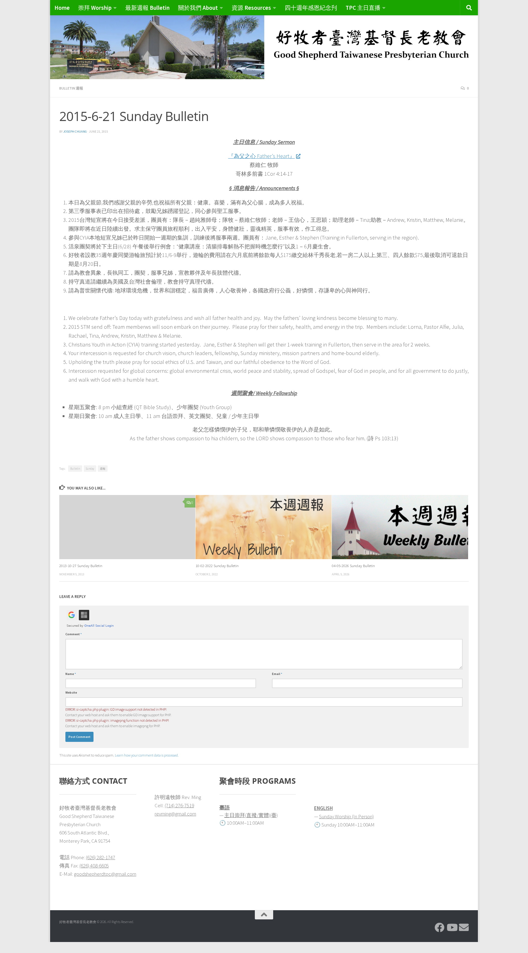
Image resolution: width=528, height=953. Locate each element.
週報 (102, 468)
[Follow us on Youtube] (452, 927)
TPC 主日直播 (363, 7)
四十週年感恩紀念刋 (311, 7)
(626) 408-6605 (94, 865)
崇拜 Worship (95, 7)
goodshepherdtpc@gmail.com (105, 874)
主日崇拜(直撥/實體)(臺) (251, 815)
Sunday (90, 468)
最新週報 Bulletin (147, 7)
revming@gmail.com (175, 813)
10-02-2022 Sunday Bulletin (217, 565)
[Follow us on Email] (464, 927)
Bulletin (75, 468)
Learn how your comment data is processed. (147, 755)
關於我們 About (198, 7)
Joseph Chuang (75, 132)
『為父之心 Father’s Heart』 (261, 155)
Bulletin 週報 (71, 88)
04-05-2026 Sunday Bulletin (353, 565)
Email (277, 674)
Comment (73, 634)
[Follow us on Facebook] (439, 927)
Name (70, 674)
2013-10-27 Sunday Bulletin (80, 565)
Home (62, 7)
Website (71, 693)
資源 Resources (251, 7)
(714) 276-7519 (179, 805)
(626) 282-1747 (100, 857)
